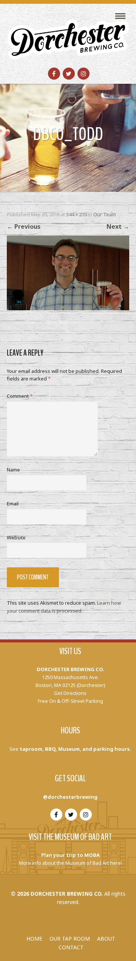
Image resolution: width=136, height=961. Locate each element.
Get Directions (70, 693)
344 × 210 (76, 214)
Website (16, 537)
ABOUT (106, 938)
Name (13, 469)
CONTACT (71, 947)
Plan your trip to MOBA (70, 855)
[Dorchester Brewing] (68, 35)
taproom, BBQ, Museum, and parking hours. (75, 748)
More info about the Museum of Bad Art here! (70, 862)
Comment (19, 396)
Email (13, 503)
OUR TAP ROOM (69, 938)
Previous (23, 226)
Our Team (104, 214)
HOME (34, 938)
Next (118, 226)
